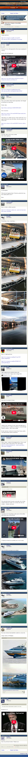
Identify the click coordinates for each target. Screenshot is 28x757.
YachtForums (3, 626)
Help (26, 753)
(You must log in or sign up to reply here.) (20, 745)
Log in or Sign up (23, 1)
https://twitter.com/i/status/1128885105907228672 (11, 107)
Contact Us (22, 753)
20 (9, 26)
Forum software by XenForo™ (5, 755)
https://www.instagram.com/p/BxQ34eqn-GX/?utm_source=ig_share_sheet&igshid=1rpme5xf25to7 (11, 90)
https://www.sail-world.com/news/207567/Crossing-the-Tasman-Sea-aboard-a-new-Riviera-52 (12, 79)
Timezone (3, 480)
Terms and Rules (25, 755)
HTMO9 (2, 507)
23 (14, 26)
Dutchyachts (3, 436)
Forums (12, 7)
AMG (2, 698)
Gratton (2, 43)
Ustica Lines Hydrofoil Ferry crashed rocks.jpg (10, 690)
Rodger (2, 366)
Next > (18, 26)
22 (12, 26)
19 (7, 26)
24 (15, 26)
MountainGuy (3, 394)
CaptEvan (3, 735)
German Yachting (4, 29)
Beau (2, 184)
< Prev (2, 26)
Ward (2, 94)
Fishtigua (3, 215)
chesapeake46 (4, 128)
